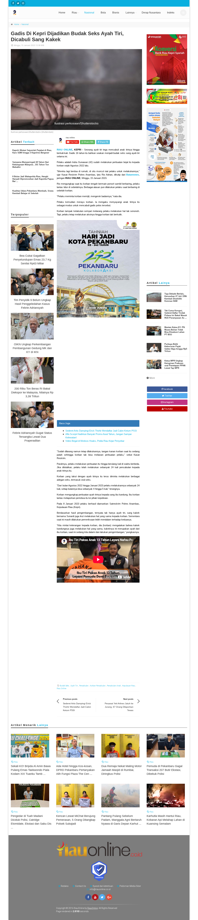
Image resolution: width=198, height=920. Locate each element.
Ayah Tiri (74, 686)
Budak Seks (64, 686)
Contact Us (80, 886)
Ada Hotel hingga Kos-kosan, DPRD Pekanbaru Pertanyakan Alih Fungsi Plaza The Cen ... (75, 770)
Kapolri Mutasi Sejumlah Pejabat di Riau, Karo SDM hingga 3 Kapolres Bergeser (32, 151)
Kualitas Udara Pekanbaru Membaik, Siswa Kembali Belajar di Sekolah (32, 192)
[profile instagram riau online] (23, 3)
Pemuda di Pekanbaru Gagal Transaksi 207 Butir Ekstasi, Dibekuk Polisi (164, 770)
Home (62, 12)
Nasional (89, 12)
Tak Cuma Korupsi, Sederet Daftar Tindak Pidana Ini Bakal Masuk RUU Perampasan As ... (175, 314)
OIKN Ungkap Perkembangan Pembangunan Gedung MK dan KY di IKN (32, 348)
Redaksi (65, 886)
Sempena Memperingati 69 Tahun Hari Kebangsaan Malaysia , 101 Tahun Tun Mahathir (30, 164)
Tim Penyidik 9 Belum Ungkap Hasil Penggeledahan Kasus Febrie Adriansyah (32, 303)
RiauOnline (92, 908)
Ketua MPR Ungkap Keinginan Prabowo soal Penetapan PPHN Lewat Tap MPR (174, 364)
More (152, 378)
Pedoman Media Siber (130, 886)
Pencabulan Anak (114, 686)
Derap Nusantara (151, 12)
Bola (103, 12)
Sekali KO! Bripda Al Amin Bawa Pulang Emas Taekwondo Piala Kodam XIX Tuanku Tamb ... (31, 770)
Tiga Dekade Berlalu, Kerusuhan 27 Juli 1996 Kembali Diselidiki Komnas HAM (175, 297)
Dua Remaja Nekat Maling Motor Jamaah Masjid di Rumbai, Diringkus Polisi (121, 770)
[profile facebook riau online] (13, 3)
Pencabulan (83, 686)
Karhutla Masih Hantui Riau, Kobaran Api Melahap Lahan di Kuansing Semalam (166, 819)
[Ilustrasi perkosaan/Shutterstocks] (76, 89)
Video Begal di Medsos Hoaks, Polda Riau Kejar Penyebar (94, 441)
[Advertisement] (98, 398)
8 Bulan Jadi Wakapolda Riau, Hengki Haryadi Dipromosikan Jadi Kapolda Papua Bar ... (33, 178)
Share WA (88, 142)
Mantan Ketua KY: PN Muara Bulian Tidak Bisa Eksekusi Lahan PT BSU (174, 331)
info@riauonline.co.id (100, 889)
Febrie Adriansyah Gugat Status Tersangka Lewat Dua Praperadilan (32, 436)
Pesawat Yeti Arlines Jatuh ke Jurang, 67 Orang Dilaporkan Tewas (119, 706)
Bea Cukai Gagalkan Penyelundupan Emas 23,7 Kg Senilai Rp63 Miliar (32, 259)
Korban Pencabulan (97, 686)
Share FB (103, 142)
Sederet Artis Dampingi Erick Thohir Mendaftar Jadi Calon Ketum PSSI (101, 430)
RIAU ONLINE (64, 149)
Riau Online (61, 688)
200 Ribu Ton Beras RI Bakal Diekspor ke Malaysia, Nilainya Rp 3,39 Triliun (32, 392)
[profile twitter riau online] (18, 3)
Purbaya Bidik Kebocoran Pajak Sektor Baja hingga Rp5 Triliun (175, 348)
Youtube (168, 409)
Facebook (168, 389)
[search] (183, 13)
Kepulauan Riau (128, 686)
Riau (74, 12)
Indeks (170, 12)
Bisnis (115, 12)
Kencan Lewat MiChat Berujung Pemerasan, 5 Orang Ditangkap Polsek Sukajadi (75, 819)
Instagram (168, 402)
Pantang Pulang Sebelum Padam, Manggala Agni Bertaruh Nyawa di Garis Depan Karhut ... (121, 819)
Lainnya (130, 12)
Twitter (168, 395)
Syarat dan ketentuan (103, 886)
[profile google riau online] (109, 897)
